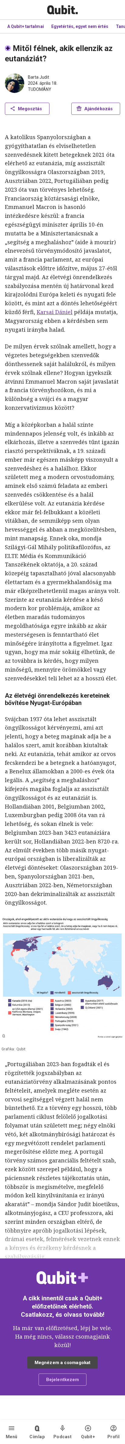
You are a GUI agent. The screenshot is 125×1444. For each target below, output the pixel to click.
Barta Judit (38, 77)
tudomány (39, 89)
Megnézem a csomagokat (62, 1362)
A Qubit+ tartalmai (25, 26)
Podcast (62, 1436)
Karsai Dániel (55, 312)
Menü (12, 1436)
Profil (113, 1436)
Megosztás (30, 108)
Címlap (37, 1436)
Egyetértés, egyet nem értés (80, 26)
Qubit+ (88, 1436)
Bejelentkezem (62, 1379)
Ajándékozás (98, 108)
